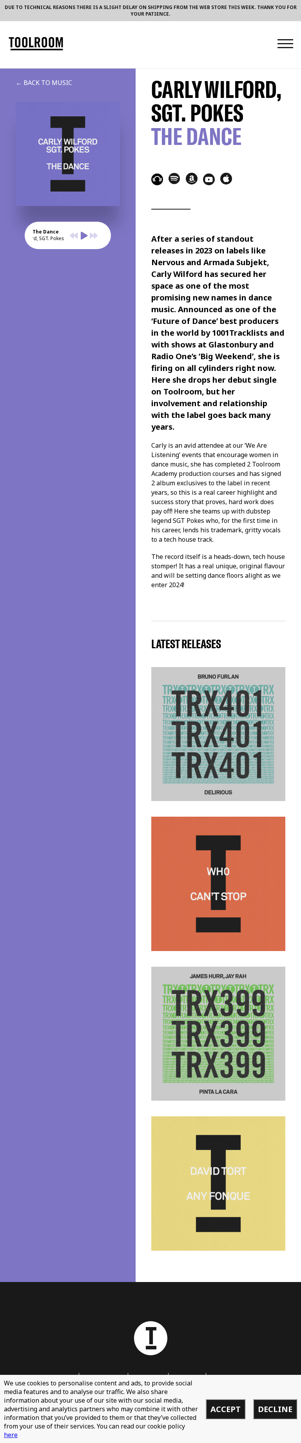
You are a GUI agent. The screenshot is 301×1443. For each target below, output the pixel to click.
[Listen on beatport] (157, 179)
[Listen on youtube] (209, 179)
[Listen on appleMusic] (226, 178)
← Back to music (44, 82)
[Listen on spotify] (174, 178)
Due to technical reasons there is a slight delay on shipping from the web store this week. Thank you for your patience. (151, 10)
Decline (275, 1409)
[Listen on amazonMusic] (192, 178)
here (11, 1434)
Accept (225, 1409)
